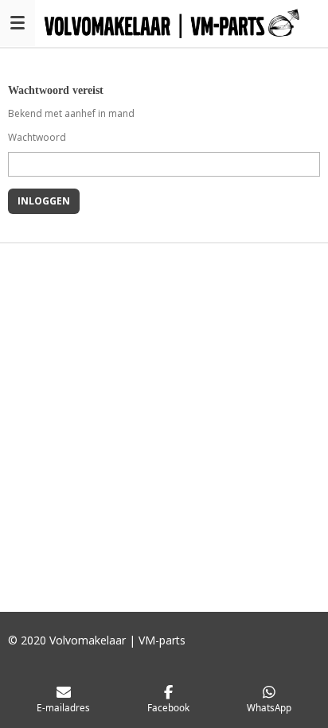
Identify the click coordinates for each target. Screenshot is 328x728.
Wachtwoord (37, 137)
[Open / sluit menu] (17, 23)
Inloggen (44, 201)
